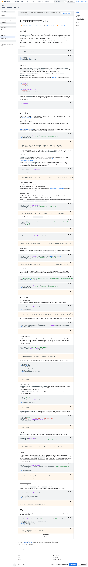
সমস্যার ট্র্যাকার (55, 551)
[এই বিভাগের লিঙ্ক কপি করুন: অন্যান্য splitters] (29, 297)
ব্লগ (18, 551)
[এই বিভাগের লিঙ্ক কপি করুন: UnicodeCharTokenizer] (31, 300)
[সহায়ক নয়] (70, 18)
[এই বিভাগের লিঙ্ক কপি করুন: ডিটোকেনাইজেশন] (32, 484)
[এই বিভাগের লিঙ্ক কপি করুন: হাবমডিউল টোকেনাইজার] (31, 336)
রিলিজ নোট (55, 553)
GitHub (77, 1)
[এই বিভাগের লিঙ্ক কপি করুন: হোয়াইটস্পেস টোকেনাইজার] (32, 127)
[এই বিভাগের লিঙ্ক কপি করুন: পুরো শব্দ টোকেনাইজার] (33, 121)
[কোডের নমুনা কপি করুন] (70, 50)
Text (2, 5)
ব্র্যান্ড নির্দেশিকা (55, 557)
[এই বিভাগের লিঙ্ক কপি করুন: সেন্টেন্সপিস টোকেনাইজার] (31, 269)
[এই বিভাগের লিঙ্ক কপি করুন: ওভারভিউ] (27, 31)
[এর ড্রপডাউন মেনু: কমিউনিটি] (42, 1)
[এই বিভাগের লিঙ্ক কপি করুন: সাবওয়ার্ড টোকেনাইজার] (33, 182)
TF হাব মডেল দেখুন (62, 25)
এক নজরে (3, 7)
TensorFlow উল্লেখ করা (57, 559)
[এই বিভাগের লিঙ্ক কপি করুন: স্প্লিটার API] (28, 65)
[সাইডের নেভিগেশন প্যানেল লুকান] (14, 565)
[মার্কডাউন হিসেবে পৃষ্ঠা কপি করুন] (47, 21)
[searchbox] (8, 12)
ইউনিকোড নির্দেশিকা (26, 117)
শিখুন (22, 1)
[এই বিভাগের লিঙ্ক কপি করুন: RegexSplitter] (27, 432)
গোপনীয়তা (23, 564)
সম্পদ (33, 1)
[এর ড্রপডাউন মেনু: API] (29, 1)
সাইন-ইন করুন (84, 1)
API (27, 1)
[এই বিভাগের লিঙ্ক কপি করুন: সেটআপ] (26, 47)
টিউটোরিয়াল (9, 7)
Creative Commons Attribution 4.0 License (40, 541)
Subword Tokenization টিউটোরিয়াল (56, 188)
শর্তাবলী (19, 564)
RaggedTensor (54, 77)
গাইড (15, 7)
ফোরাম (19, 553)
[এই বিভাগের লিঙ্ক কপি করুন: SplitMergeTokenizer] (30, 384)
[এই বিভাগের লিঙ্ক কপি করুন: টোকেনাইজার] (29, 113)
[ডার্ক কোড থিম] (68, 50)
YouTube (19, 559)
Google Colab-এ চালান (26, 25)
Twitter (19, 557)
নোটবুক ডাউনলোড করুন (50, 25)
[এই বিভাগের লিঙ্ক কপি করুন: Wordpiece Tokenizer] (30, 193)
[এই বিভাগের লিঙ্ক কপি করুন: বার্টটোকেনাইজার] (28, 248)
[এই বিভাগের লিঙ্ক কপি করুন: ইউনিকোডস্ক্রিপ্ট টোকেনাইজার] (33, 155)
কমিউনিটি (39, 1)
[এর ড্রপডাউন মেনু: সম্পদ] (35, 1)
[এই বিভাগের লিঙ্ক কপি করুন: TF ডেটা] (26, 510)
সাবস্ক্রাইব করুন (73, 564)
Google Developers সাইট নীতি (27, 542)
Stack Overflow (56, 555)
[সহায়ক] (68, 18)
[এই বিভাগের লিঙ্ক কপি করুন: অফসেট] (26, 452)
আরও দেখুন (47, 1)
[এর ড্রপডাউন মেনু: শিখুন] (24, 1)
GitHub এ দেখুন (38, 25)
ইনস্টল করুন (16, 1)
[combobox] (60, 1)
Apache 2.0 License (61, 541)
